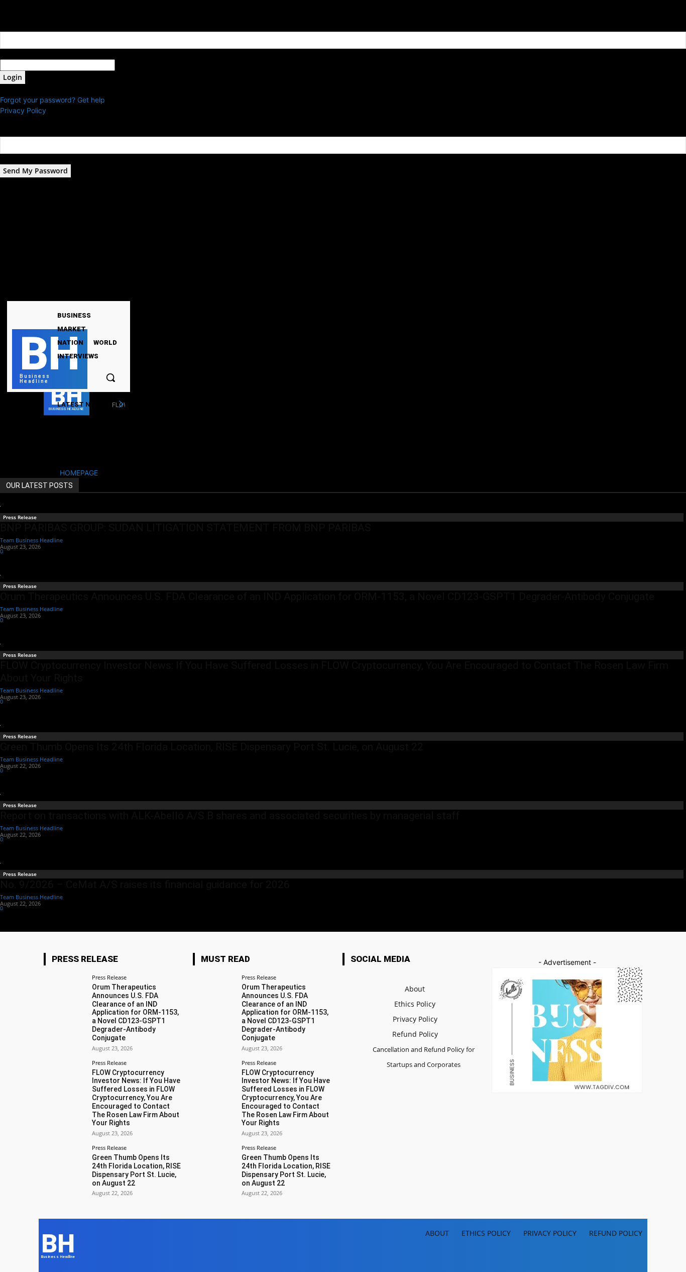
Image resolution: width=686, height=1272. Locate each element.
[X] (52, 292)
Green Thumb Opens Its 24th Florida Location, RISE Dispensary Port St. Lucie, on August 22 (211, 747)
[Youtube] (64, 292)
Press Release (20, 517)
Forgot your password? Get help (52, 99)
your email (17, 159)
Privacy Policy (23, 110)
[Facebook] (26, 292)
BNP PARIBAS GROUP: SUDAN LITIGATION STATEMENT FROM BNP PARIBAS (185, 528)
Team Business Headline (31, 540)
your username (24, 54)
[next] (121, 404)
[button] (110, 377)
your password (139, 65)
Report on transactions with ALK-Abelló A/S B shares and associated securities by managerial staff (230, 816)
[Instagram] (39, 292)
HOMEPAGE (79, 472)
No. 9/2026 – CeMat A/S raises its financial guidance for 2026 (145, 884)
